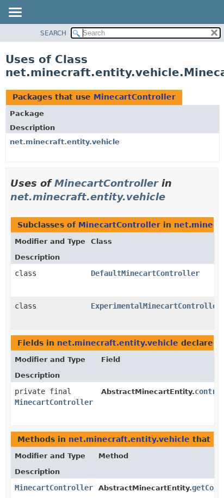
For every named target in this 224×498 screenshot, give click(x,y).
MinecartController (135, 97)
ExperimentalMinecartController (156, 306)
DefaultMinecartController (145, 273)
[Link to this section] (173, 196)
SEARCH (53, 33)
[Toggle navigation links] (14, 13)
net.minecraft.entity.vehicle (65, 142)
